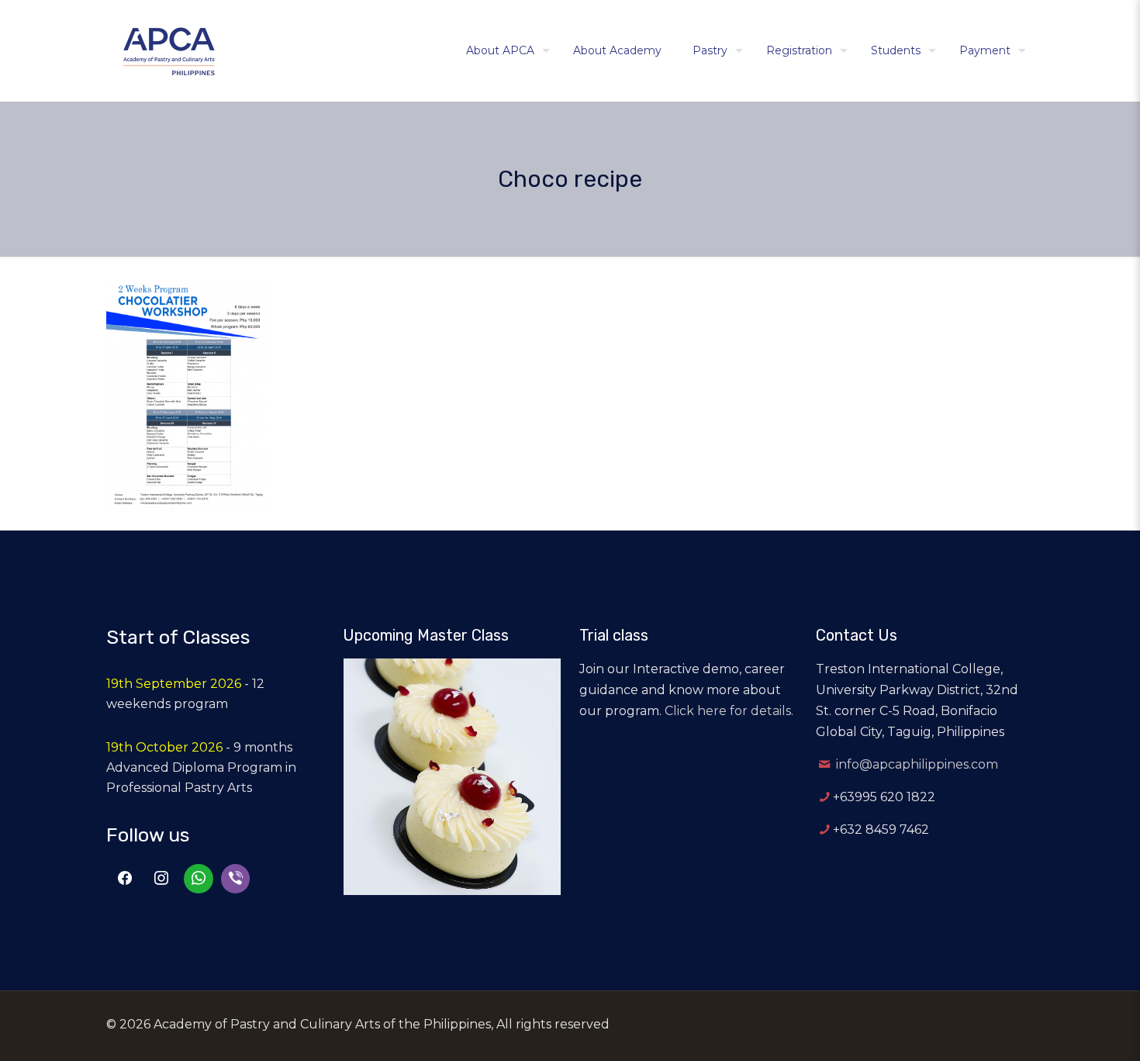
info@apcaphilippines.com (917, 764)
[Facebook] (124, 878)
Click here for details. (729, 710)
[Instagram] (162, 878)
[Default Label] (198, 878)
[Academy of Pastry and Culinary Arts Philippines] (169, 50)
